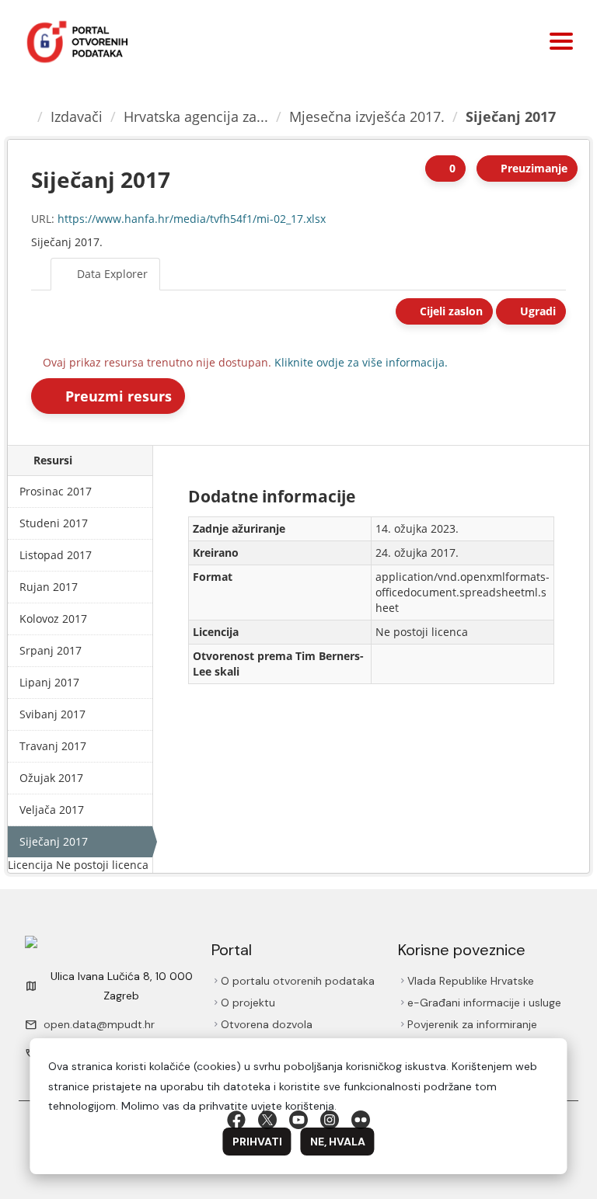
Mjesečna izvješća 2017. (367, 116)
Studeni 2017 (53, 523)
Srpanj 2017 (50, 650)
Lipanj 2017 (49, 682)
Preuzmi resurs (116, 396)
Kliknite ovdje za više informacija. (361, 362)
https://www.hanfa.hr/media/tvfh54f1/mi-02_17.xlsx (192, 218)
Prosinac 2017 (55, 491)
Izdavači (77, 116)
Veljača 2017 (51, 809)
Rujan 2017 (48, 586)
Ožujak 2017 (51, 777)
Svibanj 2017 (52, 714)
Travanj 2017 (52, 746)
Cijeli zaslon (450, 311)
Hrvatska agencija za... (196, 116)
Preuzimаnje (532, 168)
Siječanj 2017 (511, 116)
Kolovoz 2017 (53, 618)
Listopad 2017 (55, 554)
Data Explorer (111, 273)
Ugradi (536, 311)
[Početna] (24, 116)
